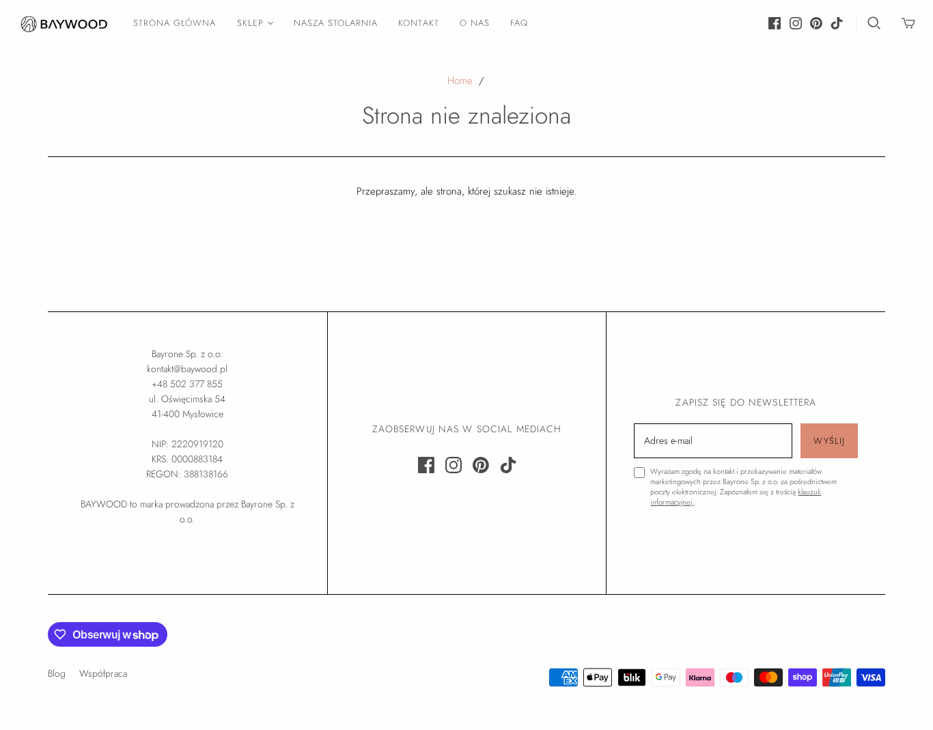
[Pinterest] (816, 23)
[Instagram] (796, 23)
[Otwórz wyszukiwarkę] (874, 23)
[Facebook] (774, 23)
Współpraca (103, 673)
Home (460, 80)
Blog (57, 673)
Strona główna (175, 22)
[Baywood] (64, 23)
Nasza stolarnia (336, 22)
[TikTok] (837, 23)
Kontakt (418, 22)
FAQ (519, 22)
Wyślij (829, 440)
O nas (475, 22)
